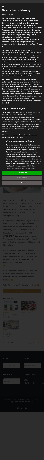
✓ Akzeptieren (22, 172)
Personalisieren (22, 178)
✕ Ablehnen (22, 183)
